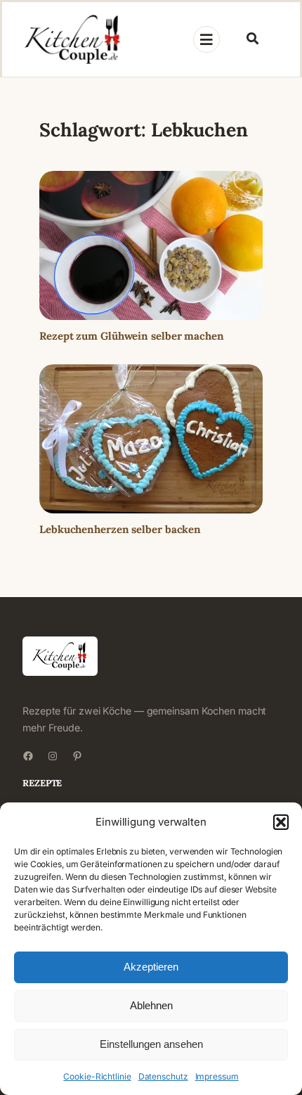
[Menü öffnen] (206, 39)
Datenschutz (163, 1076)
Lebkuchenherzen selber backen (120, 529)
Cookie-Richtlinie (97, 1076)
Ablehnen (151, 1005)
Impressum (217, 1076)
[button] (281, 822)
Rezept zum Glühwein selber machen (131, 336)
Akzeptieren (151, 967)
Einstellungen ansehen (151, 1044)
